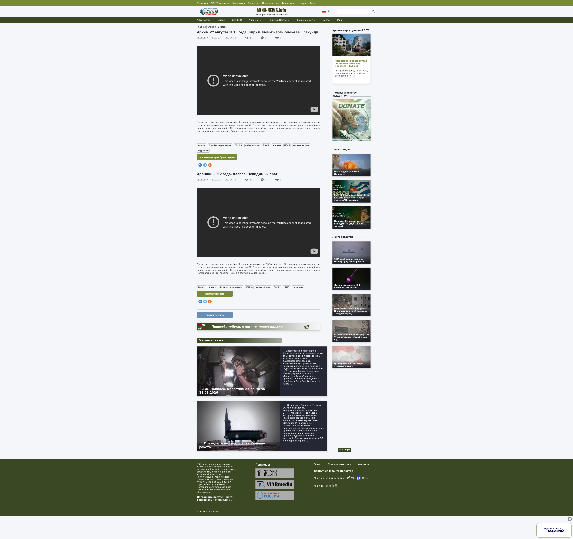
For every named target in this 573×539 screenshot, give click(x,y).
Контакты (363, 464)
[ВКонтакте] (200, 165)
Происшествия (270, 3)
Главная (201, 27)
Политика (202, 3)
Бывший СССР (305, 19)
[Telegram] (205, 165)
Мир (339, 19)
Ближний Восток (278, 19)
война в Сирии (252, 145)
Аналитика (288, 3)
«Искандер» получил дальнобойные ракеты (232, 445)
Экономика (238, 3)
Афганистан (203, 19)
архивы (201, 145)
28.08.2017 (209, 38)
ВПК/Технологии (220, 3)
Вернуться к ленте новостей (333, 470)
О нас (317, 464)
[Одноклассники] (210, 165)
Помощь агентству (339, 464)
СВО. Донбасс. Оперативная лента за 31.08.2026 (232, 390)
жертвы (277, 145)
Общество (253, 3)
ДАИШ (266, 145)
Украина (254, 19)
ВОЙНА (238, 145)
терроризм (203, 150)
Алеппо (201, 287)
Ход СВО (237, 19)
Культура (302, 3)
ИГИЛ (287, 145)
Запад (326, 19)
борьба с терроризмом (220, 145)
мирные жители (301, 145)
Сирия (221, 19)
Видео (313, 3)
